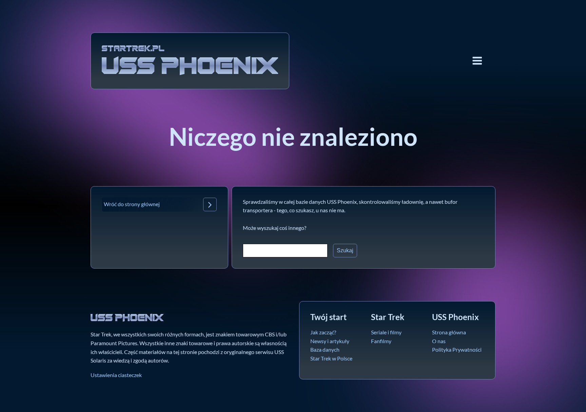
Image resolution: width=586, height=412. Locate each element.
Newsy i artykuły (329, 341)
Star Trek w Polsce (331, 358)
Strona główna (449, 332)
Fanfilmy (381, 341)
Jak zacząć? (323, 332)
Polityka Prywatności (457, 349)
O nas (439, 341)
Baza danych (324, 349)
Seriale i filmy (386, 332)
